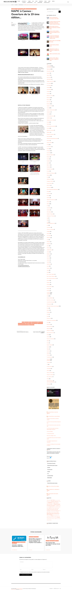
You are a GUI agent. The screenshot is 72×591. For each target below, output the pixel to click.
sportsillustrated (50, 475)
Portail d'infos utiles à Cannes (52, 465)
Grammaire (49, 193)
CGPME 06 (49, 118)
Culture (48, 128)
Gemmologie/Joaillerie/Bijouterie (52, 189)
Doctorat (48, 140)
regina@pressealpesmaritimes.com (24, 266)
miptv (48, 270)
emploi (48, 158)
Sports (53, 1)
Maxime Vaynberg (34, 323)
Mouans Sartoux (49, 286)
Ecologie (24, 2)
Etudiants (48, 167)
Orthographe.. (49, 304)
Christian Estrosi (55, 502)
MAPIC (27, 323)
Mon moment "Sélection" (51, 276)
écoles (48, 148)
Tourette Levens (49, 357)
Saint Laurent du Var (50, 332)
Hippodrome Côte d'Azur (51, 199)
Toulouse (48, 355)
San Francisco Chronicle (51, 463)
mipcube (48, 260)
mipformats (49, 264)
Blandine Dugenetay (54, 501)
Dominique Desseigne (51, 505)
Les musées (49, 235)
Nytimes (48, 467)
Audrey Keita (58, 500)
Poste (48, 316)
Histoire (48, 201)
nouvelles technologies (51, 302)
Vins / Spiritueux (49, 376)
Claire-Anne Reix (49, 504)
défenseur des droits (50, 130)
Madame (48, 241)
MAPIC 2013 (29, 323)
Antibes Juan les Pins (50, 81)
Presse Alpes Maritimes (19, 588)
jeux (47, 225)
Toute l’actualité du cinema (53, 486)
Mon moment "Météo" (50, 274)
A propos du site (46, 2)
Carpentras (48, 111)
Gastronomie (40, 2)
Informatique (49, 211)
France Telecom (49, 183)
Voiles (45, 1)
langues (48, 233)
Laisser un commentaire (14, 25)
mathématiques (49, 249)
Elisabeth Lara (58, 505)
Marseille (48, 247)
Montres (48, 284)
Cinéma (48, 122)
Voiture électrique (50, 380)
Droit (36, 1)
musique (48, 293)
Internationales (49, 67)
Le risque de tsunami (50, 433)
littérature (48, 237)
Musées (48, 290)
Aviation (48, 91)
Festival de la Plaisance (51, 173)
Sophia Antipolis (49, 344)
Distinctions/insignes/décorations (52, 138)
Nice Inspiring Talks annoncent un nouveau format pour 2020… (53, 544)
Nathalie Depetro (40, 323)
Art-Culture (49, 83)
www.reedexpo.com (21, 256)
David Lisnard (57, 504)
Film (47, 177)
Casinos (48, 113)
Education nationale (50, 154)
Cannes (29, 1)
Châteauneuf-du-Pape (50, 120)
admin (12, 22)
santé (55, 518)
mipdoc (48, 262)
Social (48, 342)
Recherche (48, 324)
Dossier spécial (30, 2)
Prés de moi (49, 318)
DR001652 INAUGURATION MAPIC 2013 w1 (26, 74)
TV (47, 364)
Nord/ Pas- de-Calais (50, 300)
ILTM (47, 205)
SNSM (48, 340)
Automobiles (49, 89)
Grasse (48, 195)
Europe (48, 171)
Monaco (48, 280)
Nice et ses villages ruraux (51, 435)
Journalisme (49, 227)
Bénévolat (48, 97)
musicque (48, 292)
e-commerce (49, 146)
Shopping (48, 360)
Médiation (41, 1)
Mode (48, 272)
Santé (49, 1)
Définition (48, 132)
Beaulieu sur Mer (50, 95)
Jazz (35, 2)
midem (48, 255)
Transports (48, 362)
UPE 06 (48, 370)
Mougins (48, 288)
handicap (48, 197)
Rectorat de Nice (49, 326)
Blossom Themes (13, 589)
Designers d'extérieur (50, 134)
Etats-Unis (48, 164)
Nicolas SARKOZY (50, 297)
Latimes (48, 471)
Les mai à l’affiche (50, 431)
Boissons (48, 99)
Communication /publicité (51, 126)
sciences (48, 336)
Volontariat (48, 384)
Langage (48, 231)
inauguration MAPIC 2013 (21, 323)
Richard (58, 517)
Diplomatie (48, 136)
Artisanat (48, 87)
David (53, 504)
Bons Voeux (49, 101)
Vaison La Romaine (50, 372)
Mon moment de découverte (51, 278)
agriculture (49, 77)
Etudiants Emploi (50, 169)
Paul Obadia (54, 516)
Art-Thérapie (49, 85)
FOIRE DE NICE (49, 179)
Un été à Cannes (49, 366)
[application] (54, 393)
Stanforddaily (49, 477)
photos (48, 310)
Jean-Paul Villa (53, 509)
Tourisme (48, 359)
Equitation (48, 160)
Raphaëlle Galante (51, 517)
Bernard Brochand (49, 501)
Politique (48, 312)
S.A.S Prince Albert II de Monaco (50, 518)
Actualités (23, 1)
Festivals (48, 175)
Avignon (48, 93)
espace (48, 162)
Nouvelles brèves (50, 71)
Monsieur (48, 282)
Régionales (49, 328)
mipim (48, 266)
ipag (47, 218)
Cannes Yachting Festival (51, 109)
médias (48, 251)
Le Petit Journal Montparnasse (54, 510)
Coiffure (48, 124)
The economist (49, 469)
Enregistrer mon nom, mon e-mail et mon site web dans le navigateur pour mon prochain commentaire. (35, 572)
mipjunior (48, 268)
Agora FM (48, 75)
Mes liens (51, 588)
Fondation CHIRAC (50, 181)
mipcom (48, 258)
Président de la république (51, 320)
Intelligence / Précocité (51, 215)
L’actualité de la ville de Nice (54, 416)
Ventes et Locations (50, 374)
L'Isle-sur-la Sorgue (50, 229)
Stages (48, 348)
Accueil (19, 1)
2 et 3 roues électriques (51, 381)
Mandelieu (48, 243)
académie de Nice (48, 500)
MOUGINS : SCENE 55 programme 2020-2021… (18, 545)
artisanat (56, 500)
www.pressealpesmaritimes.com (23, 265)
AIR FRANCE (49, 79)
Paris (47, 308)
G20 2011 (48, 185)
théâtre (48, 353)
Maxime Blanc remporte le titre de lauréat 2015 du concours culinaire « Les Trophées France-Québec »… (35, 540)
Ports (48, 314)
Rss (60, 588)
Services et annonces (50, 338)
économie (48, 152)
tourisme (59, 518)
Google (48, 191)
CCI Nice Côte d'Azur (50, 116)
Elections (48, 156)
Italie (47, 220)
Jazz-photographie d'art (51, 223)
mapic (48, 245)
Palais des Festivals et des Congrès (53, 306)
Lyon (47, 239)
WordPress (21, 589)
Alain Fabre (53, 500)
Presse (48, 322)
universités (48, 368)
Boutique (48, 103)
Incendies (48, 209)
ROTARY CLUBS (49, 330)
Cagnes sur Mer (49, 105)
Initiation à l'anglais (50, 213)
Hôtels (48, 203)
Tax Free (48, 351)
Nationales (48, 69)
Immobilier (48, 207)
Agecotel (48, 73)
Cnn (48, 473)
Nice (33, 1)
